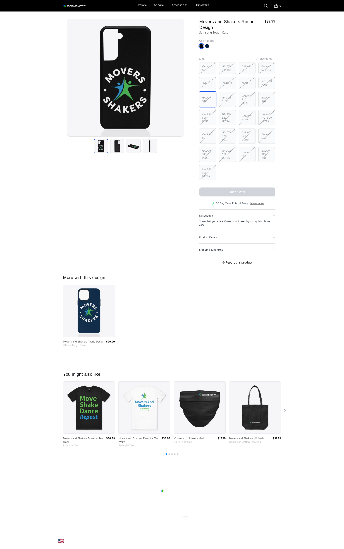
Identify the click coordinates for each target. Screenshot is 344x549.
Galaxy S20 (266, 99)
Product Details (208, 237)
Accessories (180, 5)
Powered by (163, 514)
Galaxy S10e (226, 99)
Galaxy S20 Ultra (226, 117)
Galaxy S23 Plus (266, 154)
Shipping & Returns (211, 249)
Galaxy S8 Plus (226, 68)
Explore (142, 5)
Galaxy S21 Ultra (246, 136)
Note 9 (227, 83)
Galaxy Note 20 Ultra (266, 117)
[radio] (207, 68)
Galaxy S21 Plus (226, 136)
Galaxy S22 (266, 135)
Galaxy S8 (206, 68)
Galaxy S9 (246, 68)
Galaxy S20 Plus (206, 117)
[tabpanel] (125, 78)
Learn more (257, 203)
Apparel (159, 5)
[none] (263, 58)
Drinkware (202, 5)
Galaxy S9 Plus (266, 68)
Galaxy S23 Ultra (206, 172)
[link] (89, 311)
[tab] (101, 146)
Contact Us (180, 503)
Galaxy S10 (206, 99)
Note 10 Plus (266, 82)
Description (206, 215)
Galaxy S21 (206, 135)
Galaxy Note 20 (247, 117)
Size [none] (202, 59)
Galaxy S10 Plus (246, 99)
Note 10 (247, 83)
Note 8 (207, 83)
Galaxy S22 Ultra (226, 154)
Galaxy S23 (246, 154)
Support (137, 503)
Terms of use (276, 540)
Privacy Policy (252, 540)
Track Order (158, 503)
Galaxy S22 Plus (206, 154)
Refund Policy (203, 503)
